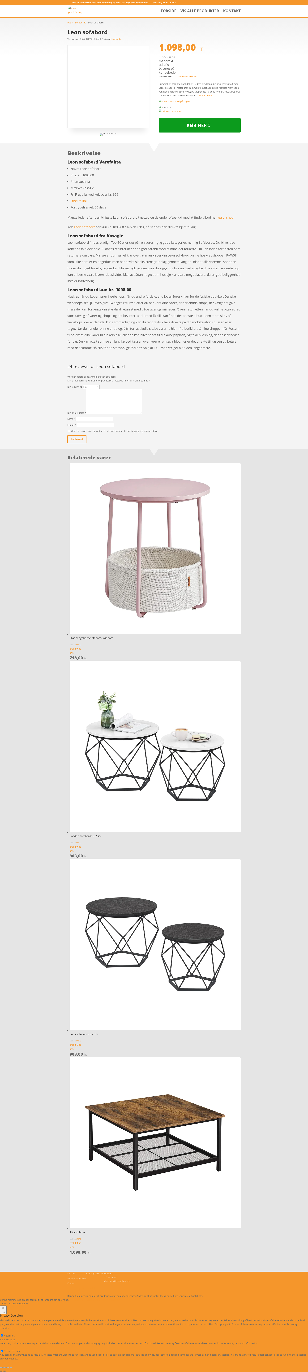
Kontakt (232, 11)
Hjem (70, 22)
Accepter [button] (116, 1299)
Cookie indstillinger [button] (97, 1299)
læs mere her (205, 95)
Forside (168, 11)
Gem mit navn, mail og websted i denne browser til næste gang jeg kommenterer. (115, 431)
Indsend (77, 439)
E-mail (71, 424)
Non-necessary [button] (8, 1347)
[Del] (4, 1367)
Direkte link (79, 201)
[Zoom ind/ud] (11, 1367)
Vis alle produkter (199, 11)
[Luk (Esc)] (1, 1367)
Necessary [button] (5, 1331)
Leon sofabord (84, 227)
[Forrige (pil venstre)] (1, 1371)
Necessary (9, 1335)
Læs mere (78, 1299)
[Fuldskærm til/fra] (7, 1367)
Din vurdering (74, 386)
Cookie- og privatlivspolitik (81, 1288)
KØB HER (197, 125)
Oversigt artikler (95, 1273)
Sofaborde (80, 22)
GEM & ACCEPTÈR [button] (9, 1362)
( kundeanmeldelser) (187, 76)
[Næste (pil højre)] (4, 1371)
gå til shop (226, 217)
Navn (71, 418)
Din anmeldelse (76, 412)
